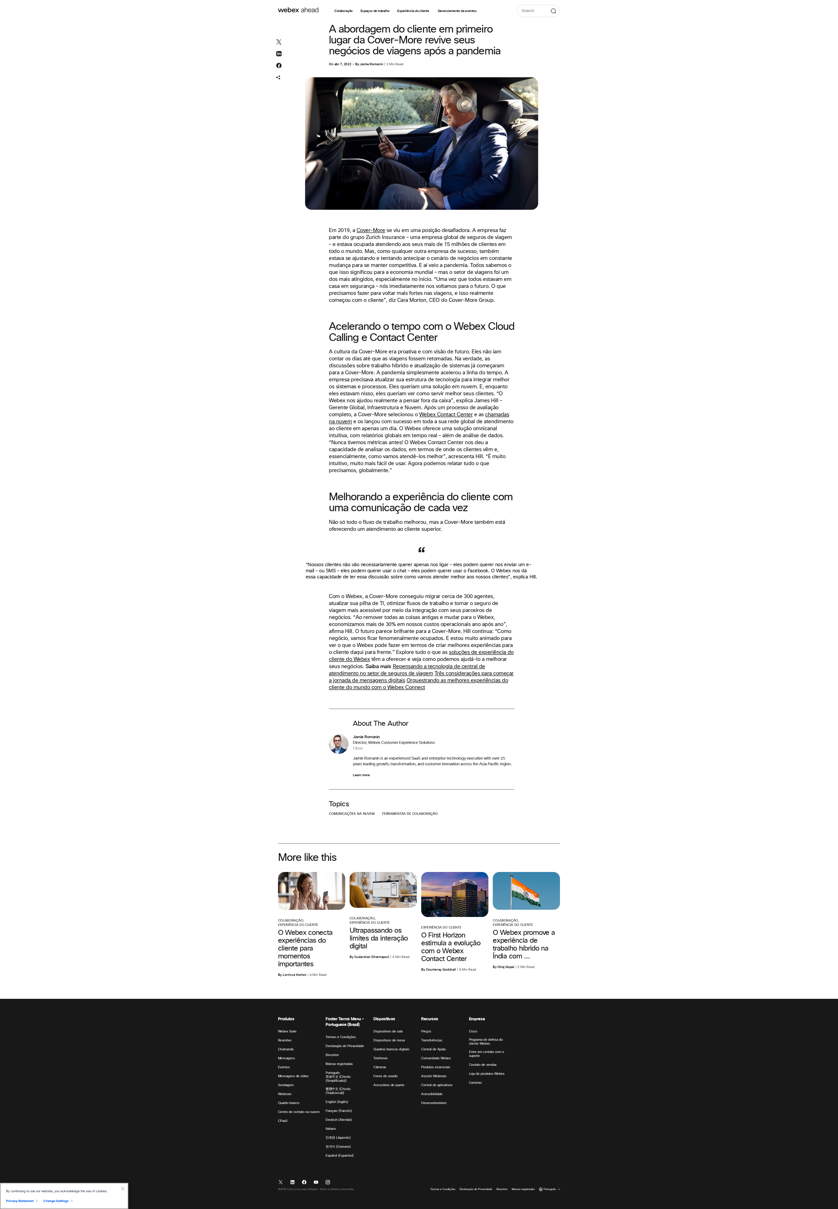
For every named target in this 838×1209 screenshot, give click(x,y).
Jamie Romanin (371, 64)
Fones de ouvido (385, 1076)
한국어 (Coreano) (338, 1146)
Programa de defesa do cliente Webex (486, 1041)
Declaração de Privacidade (345, 1046)
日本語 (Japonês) (338, 1137)
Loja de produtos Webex (486, 1073)
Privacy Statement (20, 1201)
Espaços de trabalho (375, 11)
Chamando (286, 1049)
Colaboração (343, 11)
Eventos (284, 1067)
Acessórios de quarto (388, 1085)
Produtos (286, 1019)
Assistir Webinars (433, 1076)
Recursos (429, 1019)
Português (333, 1073)
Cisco (473, 1031)
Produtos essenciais (435, 1067)
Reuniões (285, 1040)
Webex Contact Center (446, 414)
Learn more (361, 775)
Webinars (285, 1094)
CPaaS (283, 1121)
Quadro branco (288, 1103)
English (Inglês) (337, 1102)
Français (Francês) (339, 1111)
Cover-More (371, 230)
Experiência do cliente (413, 11)
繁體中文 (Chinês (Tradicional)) (338, 1091)
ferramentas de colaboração (410, 813)
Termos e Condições (341, 1037)
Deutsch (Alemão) (339, 1119)
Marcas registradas (339, 1064)
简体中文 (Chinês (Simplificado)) (338, 1078)
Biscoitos (332, 1055)
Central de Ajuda (433, 1049)
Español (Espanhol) (339, 1155)
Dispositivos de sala (387, 1031)
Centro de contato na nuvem (299, 1112)
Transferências (431, 1040)
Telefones (380, 1058)
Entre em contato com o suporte (486, 1054)
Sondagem (286, 1085)
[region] (64, 1196)
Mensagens (286, 1058)
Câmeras (379, 1067)
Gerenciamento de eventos (457, 11)
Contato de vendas (483, 1064)
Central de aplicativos (436, 1085)
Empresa (477, 1019)
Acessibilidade (431, 1094)
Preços (426, 1031)
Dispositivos (384, 1019)
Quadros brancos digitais (391, 1049)
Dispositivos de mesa (389, 1040)
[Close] (122, 1188)
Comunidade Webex (436, 1058)
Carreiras (475, 1082)
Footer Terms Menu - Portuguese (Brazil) (345, 1021)
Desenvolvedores (434, 1103)
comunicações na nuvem (351, 813)
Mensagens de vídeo (293, 1076)
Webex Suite (287, 1031)
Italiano (331, 1128)
